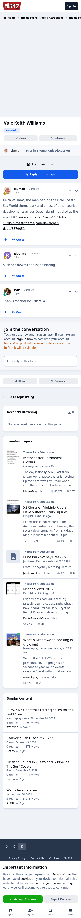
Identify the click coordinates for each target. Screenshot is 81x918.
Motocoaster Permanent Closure (42, 459)
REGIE (10, 803)
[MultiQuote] (6, 239)
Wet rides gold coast (22, 790)
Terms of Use (62, 874)
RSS (69, 858)
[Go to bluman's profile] (6, 150)
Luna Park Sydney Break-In (44, 557)
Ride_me (20, 253)
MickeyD (28, 491)
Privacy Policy (17, 858)
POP (17, 290)
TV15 (26, 541)
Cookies (54, 858)
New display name (34, 648)
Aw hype (12, 727)
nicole (10, 794)
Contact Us (37, 858)
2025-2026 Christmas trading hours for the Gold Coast (40, 712)
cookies (26, 879)
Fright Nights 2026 (38, 589)
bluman (15, 150)
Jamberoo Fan (32, 561)
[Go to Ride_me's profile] (7, 255)
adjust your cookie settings (55, 883)
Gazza (10, 742)
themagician (31, 466)
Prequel (28, 516)
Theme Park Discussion (53, 150)
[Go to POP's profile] (7, 291)
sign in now (25, 339)
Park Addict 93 (32, 593)
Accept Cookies (25, 899)
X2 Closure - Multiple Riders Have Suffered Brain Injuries (45, 509)
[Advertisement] (40, 65)
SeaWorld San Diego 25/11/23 (29, 738)
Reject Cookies (60, 899)
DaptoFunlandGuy (34, 618)
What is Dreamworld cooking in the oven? (48, 641)
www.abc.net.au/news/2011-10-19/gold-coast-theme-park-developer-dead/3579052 (34, 223)
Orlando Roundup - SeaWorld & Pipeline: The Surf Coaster (38, 764)
